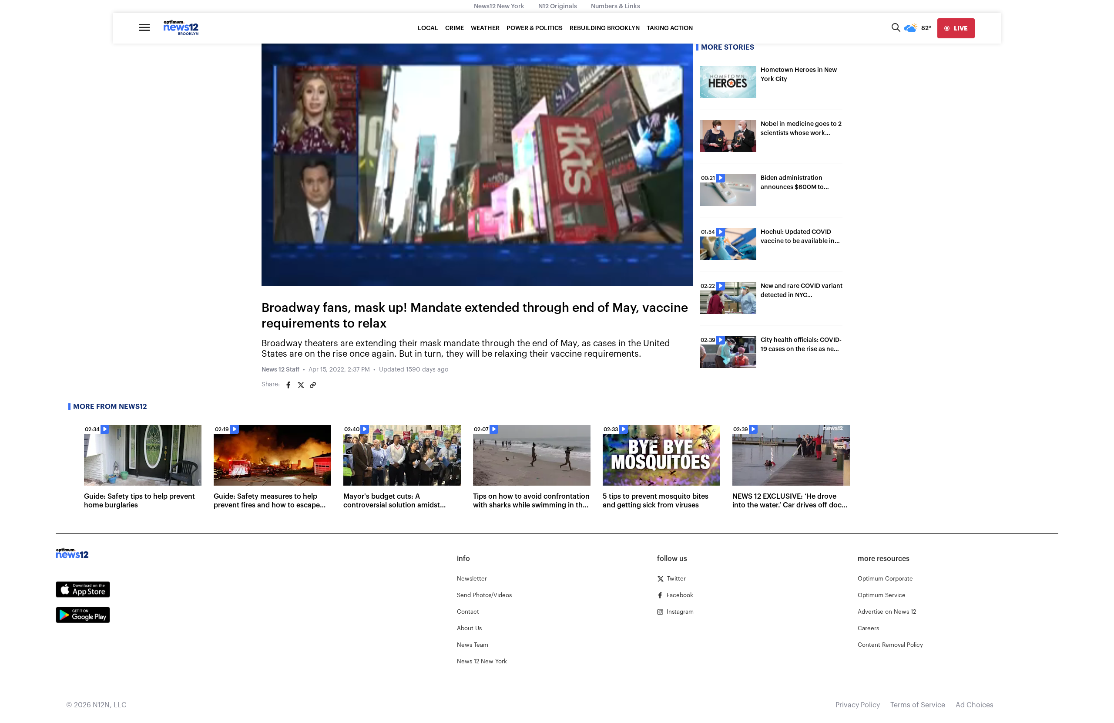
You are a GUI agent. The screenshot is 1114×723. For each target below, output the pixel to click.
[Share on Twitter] (300, 385)
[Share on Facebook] (288, 385)
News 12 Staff (280, 370)
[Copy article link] (312, 385)
